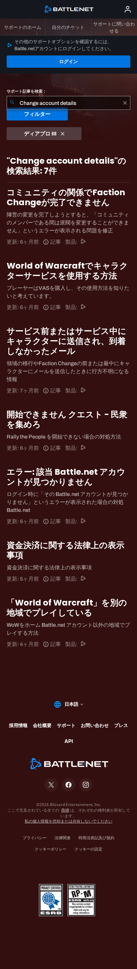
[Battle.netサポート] (83, 242)
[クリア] (125, 103)
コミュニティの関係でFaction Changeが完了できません (66, 197)
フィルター (37, 114)
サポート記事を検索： (27, 91)
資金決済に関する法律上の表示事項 (65, 550)
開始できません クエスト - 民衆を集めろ (67, 419)
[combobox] (68, 103)
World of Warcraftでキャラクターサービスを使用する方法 (67, 271)
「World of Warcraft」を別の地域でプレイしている (67, 607)
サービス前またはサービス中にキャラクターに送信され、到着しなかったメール (66, 341)
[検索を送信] (12, 103)
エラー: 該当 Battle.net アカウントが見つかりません (66, 477)
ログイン (68, 61)
